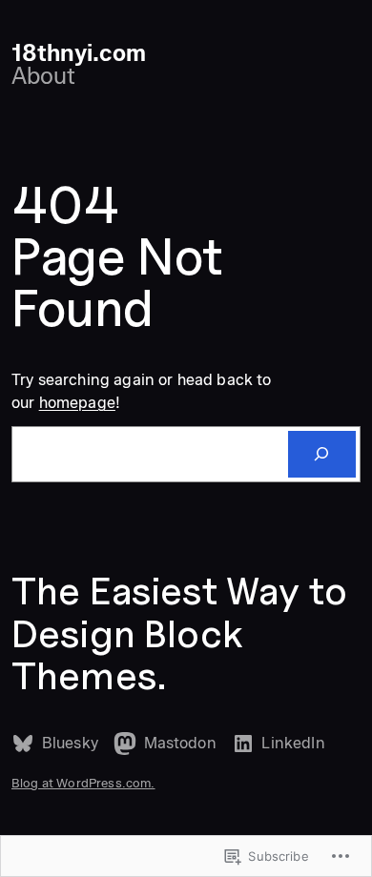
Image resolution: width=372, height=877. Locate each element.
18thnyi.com (78, 53)
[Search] (322, 455)
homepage (77, 402)
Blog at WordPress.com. (83, 782)
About (43, 76)
